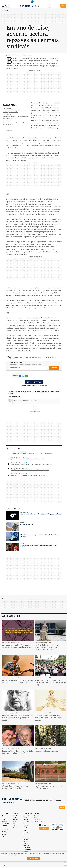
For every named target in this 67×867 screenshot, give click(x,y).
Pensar (25, 841)
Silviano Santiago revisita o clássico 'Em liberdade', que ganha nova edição (17, 718)
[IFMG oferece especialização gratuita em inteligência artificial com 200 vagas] (12, 536)
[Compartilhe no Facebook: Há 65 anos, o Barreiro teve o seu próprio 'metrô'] (49, 783)
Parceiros (15, 820)
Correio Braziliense (37, 818)
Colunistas (5, 829)
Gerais (4, 816)
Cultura (4, 831)
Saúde (3, 827)
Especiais (26, 821)
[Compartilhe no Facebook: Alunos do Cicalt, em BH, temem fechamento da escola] (16, 783)
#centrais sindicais (20, 357)
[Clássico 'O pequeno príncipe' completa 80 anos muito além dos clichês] (50, 700)
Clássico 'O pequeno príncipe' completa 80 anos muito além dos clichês (49, 718)
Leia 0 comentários (34, 382)
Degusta (25, 836)
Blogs (14, 821)
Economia (5, 820)
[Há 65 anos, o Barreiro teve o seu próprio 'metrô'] (50, 771)
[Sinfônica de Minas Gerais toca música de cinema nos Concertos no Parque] (50, 665)
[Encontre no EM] (49, 6)
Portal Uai (15, 816)
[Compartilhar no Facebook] (19, 376)
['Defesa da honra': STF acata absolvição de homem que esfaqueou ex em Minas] (50, 630)
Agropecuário (27, 847)
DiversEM (4, 825)
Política (4, 818)
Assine (63, 6)
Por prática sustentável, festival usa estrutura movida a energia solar (17, 681)
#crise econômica (49, 357)
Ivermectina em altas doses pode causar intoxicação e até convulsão (17, 646)
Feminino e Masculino (26, 833)
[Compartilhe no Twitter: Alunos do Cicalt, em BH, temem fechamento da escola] (18, 783)
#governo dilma (35, 357)
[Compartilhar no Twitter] (23, 376)
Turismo (25, 829)
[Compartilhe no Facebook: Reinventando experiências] (49, 748)
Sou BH (15, 827)
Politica (7, 10)
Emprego (25, 825)
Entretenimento (27, 849)
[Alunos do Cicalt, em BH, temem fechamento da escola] (18, 771)
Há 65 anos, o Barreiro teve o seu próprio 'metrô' (49, 787)
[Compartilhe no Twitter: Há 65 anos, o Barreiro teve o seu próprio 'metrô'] (50, 783)
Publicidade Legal (5, 835)
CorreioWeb (37, 816)
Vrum (14, 825)
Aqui (14, 823)
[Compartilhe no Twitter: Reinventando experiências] (50, 748)
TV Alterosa (16, 818)
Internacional (5, 823)
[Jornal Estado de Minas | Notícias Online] (29, 6)
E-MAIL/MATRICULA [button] (35, 411)
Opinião (25, 819)
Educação (5, 833)
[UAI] (32, 1)
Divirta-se (26, 851)
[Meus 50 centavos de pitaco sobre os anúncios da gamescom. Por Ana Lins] (12, 515)
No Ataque (26, 845)
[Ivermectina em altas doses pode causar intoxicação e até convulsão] (18, 630)
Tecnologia (26, 838)
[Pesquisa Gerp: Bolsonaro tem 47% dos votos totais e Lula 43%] (18, 735)
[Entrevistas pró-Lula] (12, 526)
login (39, 385)
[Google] (34, 409)
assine (45, 385)
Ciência (25, 830)
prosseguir (33, 858)
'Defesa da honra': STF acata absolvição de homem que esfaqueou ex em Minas (47, 647)
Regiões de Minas (26, 816)
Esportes (25, 840)
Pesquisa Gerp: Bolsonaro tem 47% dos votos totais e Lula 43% (17, 752)
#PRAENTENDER (28, 823)
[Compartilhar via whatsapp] (26, 376)
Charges (25, 827)
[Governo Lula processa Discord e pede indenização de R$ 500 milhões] (12, 547)
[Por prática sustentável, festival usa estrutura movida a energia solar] (18, 665)
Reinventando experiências (46, 751)
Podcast (25, 843)
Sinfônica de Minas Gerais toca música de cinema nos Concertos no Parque (50, 682)
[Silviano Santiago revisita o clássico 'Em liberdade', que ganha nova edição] (18, 700)
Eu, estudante (38, 821)
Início (2, 10)
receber (54, 368)
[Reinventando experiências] (50, 735)
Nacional (4, 821)
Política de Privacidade (10, 855)
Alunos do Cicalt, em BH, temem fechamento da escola (16, 787)
